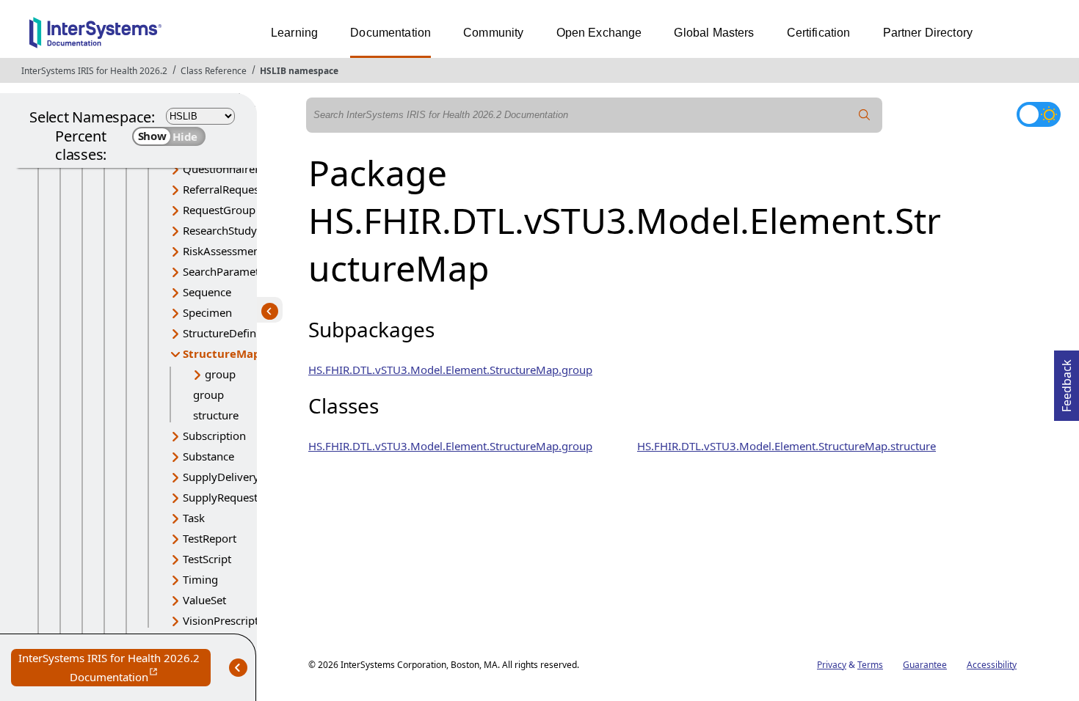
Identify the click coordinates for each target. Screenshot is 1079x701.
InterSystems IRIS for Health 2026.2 (94, 71)
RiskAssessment (223, 250)
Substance (208, 456)
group (220, 374)
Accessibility (992, 664)
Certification (819, 32)
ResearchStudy (220, 230)
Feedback (1066, 381)
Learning (294, 32)
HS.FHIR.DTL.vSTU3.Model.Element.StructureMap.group (450, 369)
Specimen (207, 312)
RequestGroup (219, 209)
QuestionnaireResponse (243, 168)
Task (194, 517)
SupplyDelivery (221, 476)
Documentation (390, 32)
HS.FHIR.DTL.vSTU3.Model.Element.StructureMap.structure (786, 445)
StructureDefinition (231, 333)
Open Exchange (599, 32)
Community (493, 32)
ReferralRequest (223, 189)
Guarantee (925, 664)
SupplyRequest (220, 497)
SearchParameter (226, 271)
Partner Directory (928, 32)
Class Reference (214, 71)
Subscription (214, 435)
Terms (870, 664)
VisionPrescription (229, 620)
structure (216, 415)
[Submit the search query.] (864, 115)
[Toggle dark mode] (1039, 114)
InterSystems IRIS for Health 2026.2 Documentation (114, 668)
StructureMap (222, 353)
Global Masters (714, 32)
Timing (200, 579)
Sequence (207, 292)
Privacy (831, 664)
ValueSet (204, 599)
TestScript (207, 558)
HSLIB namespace (299, 71)
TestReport (209, 538)
